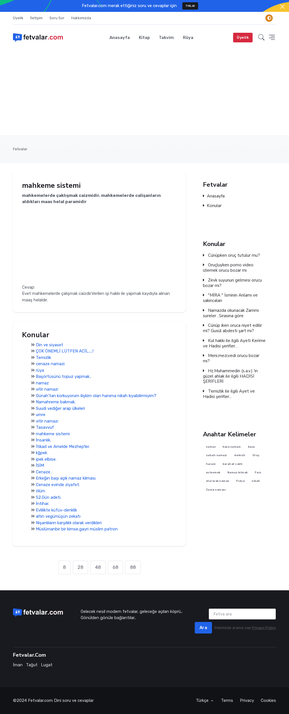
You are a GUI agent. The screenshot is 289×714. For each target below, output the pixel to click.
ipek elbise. (46, 459)
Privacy (247, 700)
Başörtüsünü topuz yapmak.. (63, 376)
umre (40, 414)
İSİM (40, 465)
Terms (227, 700)
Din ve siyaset (49, 344)
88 (133, 567)
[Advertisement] (144, 92)
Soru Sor (56, 18)
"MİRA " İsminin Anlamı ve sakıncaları (230, 298)
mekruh (240, 455)
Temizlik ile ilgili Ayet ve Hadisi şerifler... (229, 394)
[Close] (282, 6)
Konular (214, 206)
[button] (261, 37)
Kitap (144, 37)
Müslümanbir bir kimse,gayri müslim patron (77, 529)
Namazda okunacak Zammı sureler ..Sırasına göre (231, 313)
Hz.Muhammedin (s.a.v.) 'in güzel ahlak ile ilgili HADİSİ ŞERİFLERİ (230, 376)
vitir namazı (47, 389)
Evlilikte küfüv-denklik (56, 510)
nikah (256, 481)
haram (211, 463)
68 (115, 567)
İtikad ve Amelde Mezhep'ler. (63, 446)
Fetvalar (20, 149)
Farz (258, 472)
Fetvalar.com (40, 700)
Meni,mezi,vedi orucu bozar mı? (231, 358)
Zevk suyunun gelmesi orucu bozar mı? (232, 283)
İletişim (36, 18)
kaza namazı (232, 446)
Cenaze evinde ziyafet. (58, 484)
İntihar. (42, 503)
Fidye (240, 481)
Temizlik (43, 357)
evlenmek (213, 472)
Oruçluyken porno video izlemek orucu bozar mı (228, 267)
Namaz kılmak (237, 472)
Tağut (32, 664)
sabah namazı (216, 455)
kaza (251, 446)
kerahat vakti (233, 463)
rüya (40, 370)
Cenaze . (44, 471)
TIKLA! (190, 5)
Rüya (188, 37)
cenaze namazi (50, 363)
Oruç (256, 455)
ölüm (40, 490)
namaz (42, 383)
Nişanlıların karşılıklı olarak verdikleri (69, 522)
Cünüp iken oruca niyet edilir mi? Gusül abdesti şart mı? (232, 328)
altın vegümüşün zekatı (58, 516)
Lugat (46, 664)
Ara (203, 627)
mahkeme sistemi (53, 433)
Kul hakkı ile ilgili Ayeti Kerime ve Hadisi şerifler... (234, 343)
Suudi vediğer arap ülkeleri (60, 408)
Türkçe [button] (203, 700)
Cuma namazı (216, 489)
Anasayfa (120, 37)
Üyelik (18, 18)
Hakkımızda (81, 18)
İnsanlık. (43, 440)
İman (18, 664)
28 (80, 567)
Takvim (166, 37)
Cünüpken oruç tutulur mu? (233, 255)
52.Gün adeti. (48, 497)
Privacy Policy (264, 628)
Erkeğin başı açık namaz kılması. (66, 478)
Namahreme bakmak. (56, 401)
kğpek (41, 452)
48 (98, 567)
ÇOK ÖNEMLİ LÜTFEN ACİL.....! (64, 351)
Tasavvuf (45, 427)
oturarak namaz (217, 481)
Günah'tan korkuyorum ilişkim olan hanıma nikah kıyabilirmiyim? (96, 395)
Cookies (268, 700)
